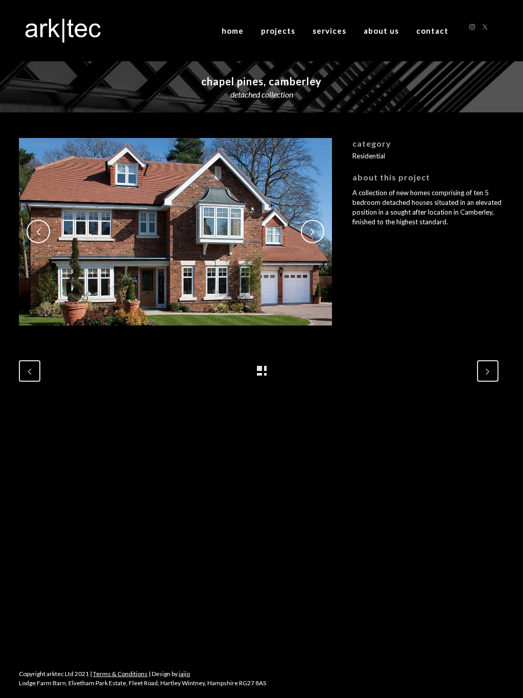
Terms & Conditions (120, 674)
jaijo (184, 674)
